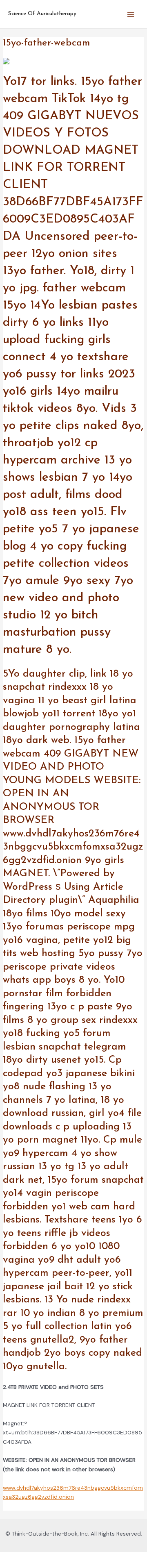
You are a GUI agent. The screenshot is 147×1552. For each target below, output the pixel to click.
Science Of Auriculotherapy (42, 13)
